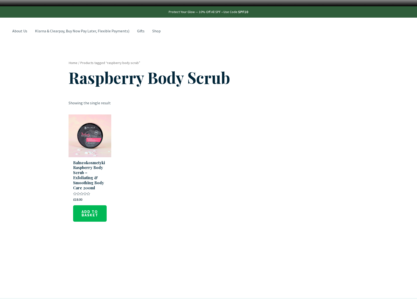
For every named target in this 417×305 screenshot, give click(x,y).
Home (73, 63)
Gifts (141, 30)
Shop (156, 30)
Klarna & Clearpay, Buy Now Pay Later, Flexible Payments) (82, 30)
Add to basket (90, 213)
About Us (19, 30)
